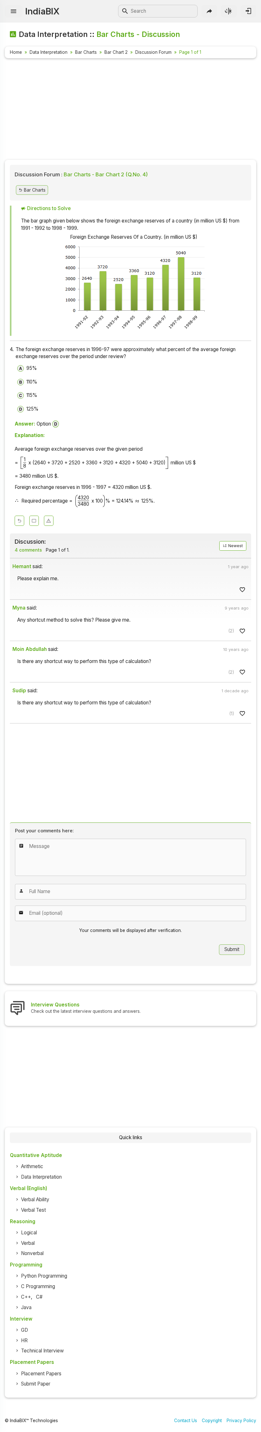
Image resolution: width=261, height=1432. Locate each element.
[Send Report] (48, 521)
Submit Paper (35, 1384)
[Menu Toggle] (13, 11)
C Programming (38, 1286)
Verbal (28, 1243)
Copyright (212, 1420)
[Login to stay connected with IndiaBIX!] (248, 11)
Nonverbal (32, 1253)
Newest (235, 545)
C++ (26, 1297)
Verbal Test (33, 1210)
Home (16, 52)
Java (26, 1307)
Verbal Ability (35, 1199)
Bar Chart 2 (116, 52)
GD (24, 1330)
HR (24, 1340)
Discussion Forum (153, 52)
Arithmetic (32, 1166)
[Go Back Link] (19, 521)
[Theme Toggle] (228, 11)
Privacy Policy (241, 1420)
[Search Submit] (125, 11)
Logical (29, 1233)
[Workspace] (34, 521)
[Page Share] (209, 11)
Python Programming (44, 1276)
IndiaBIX (42, 11)
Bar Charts (86, 52)
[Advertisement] (130, 110)
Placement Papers (41, 1374)
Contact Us (185, 1420)
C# (39, 1297)
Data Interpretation (48, 52)
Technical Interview (42, 1351)
